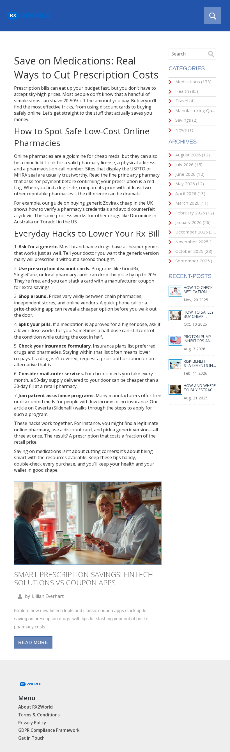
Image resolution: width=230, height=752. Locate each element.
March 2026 (191, 203)
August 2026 (192, 155)
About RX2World (35, 707)
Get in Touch (31, 738)
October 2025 (193, 251)
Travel (184, 100)
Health (186, 91)
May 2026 (189, 183)
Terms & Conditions (39, 715)
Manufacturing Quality (195, 110)
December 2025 (195, 232)
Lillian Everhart (48, 596)
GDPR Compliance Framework (49, 730)
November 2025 (195, 241)
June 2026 (189, 174)
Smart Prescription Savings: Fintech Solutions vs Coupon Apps (83, 578)
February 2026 (194, 213)
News (183, 130)
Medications (192, 81)
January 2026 (192, 222)
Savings (185, 120)
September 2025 (195, 260)
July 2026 (188, 164)
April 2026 (189, 193)
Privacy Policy (32, 723)
